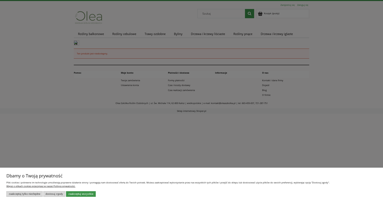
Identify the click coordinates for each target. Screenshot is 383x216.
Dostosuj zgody (54, 194)
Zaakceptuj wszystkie (80, 194)
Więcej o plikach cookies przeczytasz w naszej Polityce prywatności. (40, 186)
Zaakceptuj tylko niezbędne (24, 194)
